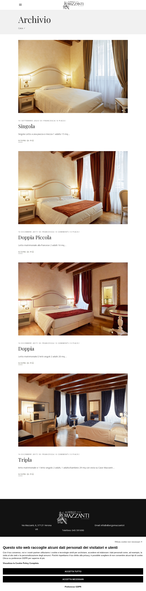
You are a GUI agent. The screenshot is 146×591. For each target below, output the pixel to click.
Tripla (25, 459)
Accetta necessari (73, 579)
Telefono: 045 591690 (73, 530)
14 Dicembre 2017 (27, 232)
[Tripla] (73, 410)
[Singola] (73, 76)
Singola (26, 126)
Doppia (26, 348)
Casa (20, 28)
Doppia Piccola (34, 237)
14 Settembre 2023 (28, 121)
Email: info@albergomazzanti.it (109, 525)
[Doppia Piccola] (73, 187)
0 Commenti (62, 232)
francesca (49, 121)
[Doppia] (73, 298)
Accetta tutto (73, 571)
